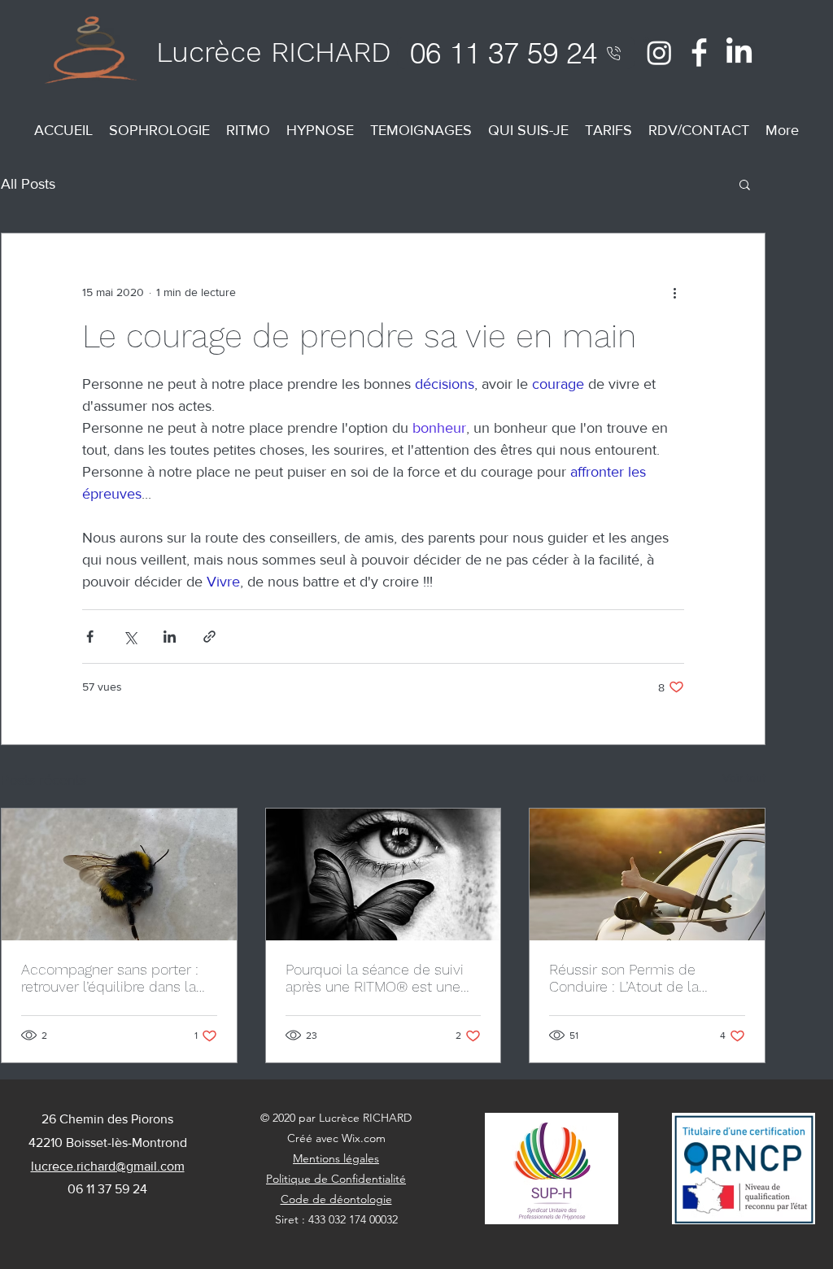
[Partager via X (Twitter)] (129, 636)
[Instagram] (659, 52)
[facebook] (699, 52)
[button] (744, 183)
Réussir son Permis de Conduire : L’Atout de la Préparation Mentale (624, 978)
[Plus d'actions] (674, 292)
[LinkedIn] (739, 52)
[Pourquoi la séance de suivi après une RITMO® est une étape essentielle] (383, 874)
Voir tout (743, 777)
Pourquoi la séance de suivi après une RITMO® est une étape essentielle (375, 978)
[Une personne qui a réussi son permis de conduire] (647, 874)
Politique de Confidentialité (336, 1178)
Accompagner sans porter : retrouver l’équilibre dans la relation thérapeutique (109, 978)
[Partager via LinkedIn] (169, 636)
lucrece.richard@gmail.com (108, 1166)
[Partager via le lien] (209, 636)
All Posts (28, 184)
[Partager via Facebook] (90, 636)
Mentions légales (336, 1158)
